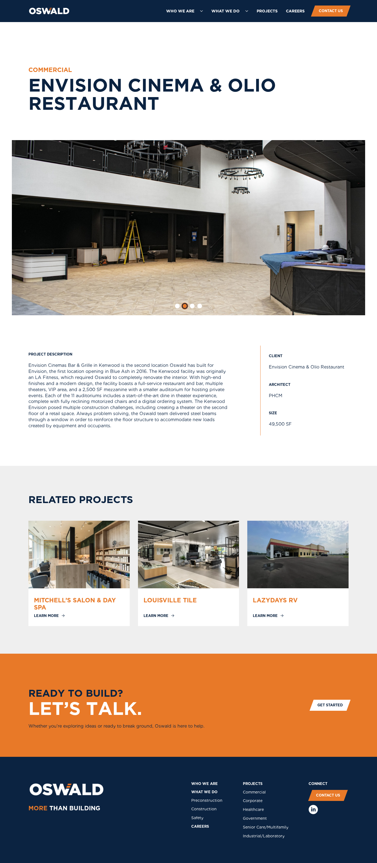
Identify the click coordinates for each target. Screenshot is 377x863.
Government (255, 818)
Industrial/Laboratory (264, 836)
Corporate (252, 800)
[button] (184, 11)
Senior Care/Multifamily (265, 827)
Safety (197, 818)
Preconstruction (206, 800)
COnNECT (318, 784)
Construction (204, 809)
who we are (204, 784)
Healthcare (253, 809)
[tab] (177, 306)
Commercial (254, 792)
